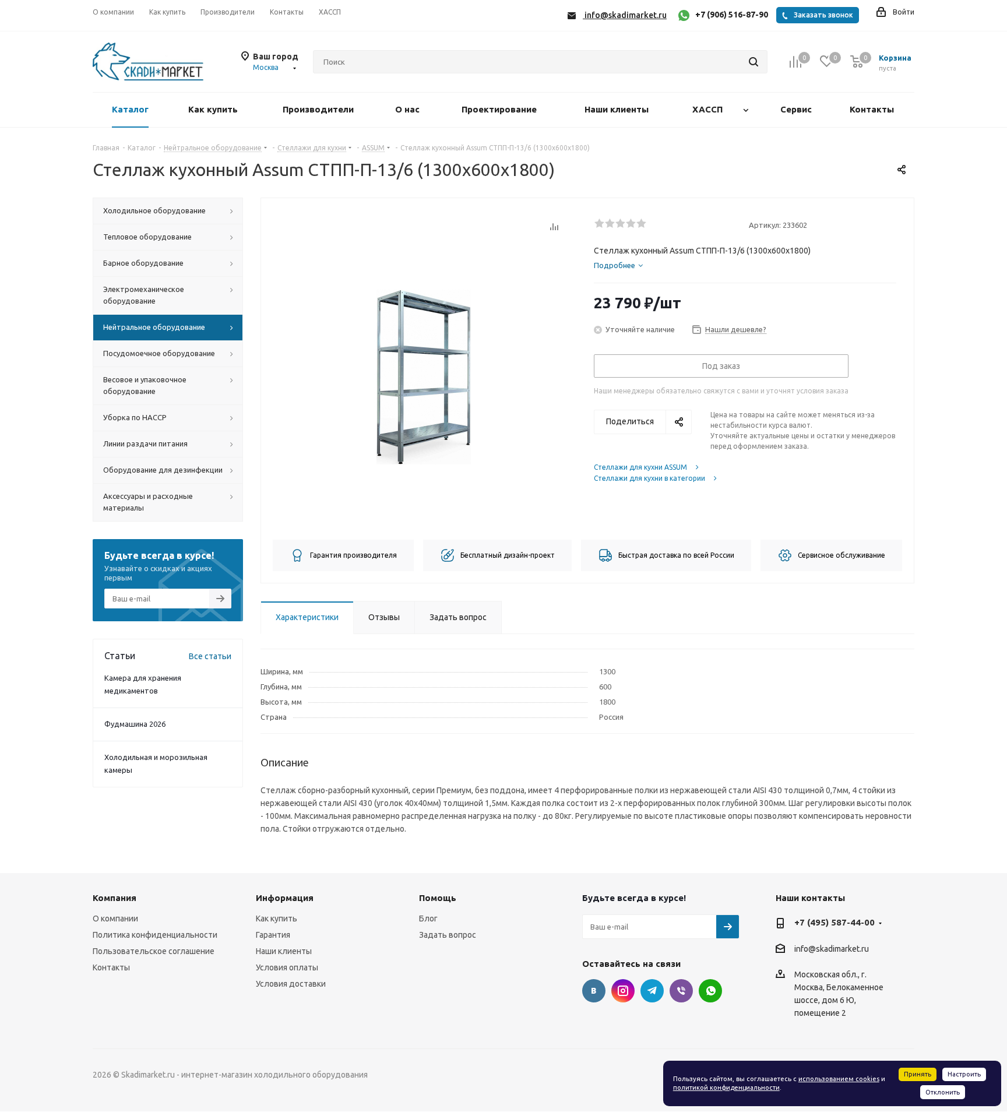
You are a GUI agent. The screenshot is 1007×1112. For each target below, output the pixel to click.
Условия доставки (291, 983)
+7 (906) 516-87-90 (731, 14)
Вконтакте (593, 990)
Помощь (437, 898)
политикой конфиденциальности (726, 1087)
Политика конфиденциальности (155, 934)
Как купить (276, 918)
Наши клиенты (284, 951)
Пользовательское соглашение (153, 951)
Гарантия (273, 934)
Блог (428, 918)
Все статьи (210, 656)
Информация (285, 898)
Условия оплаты (287, 967)
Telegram (652, 990)
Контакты (111, 967)
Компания (114, 898)
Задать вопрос (447, 934)
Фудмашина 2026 (135, 724)
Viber (681, 990)
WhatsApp (710, 990)
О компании (115, 918)
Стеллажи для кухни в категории (649, 478)
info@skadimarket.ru (831, 948)
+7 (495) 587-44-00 (834, 922)
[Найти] (753, 61)
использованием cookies (838, 1078)
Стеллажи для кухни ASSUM (640, 467)
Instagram (623, 990)
